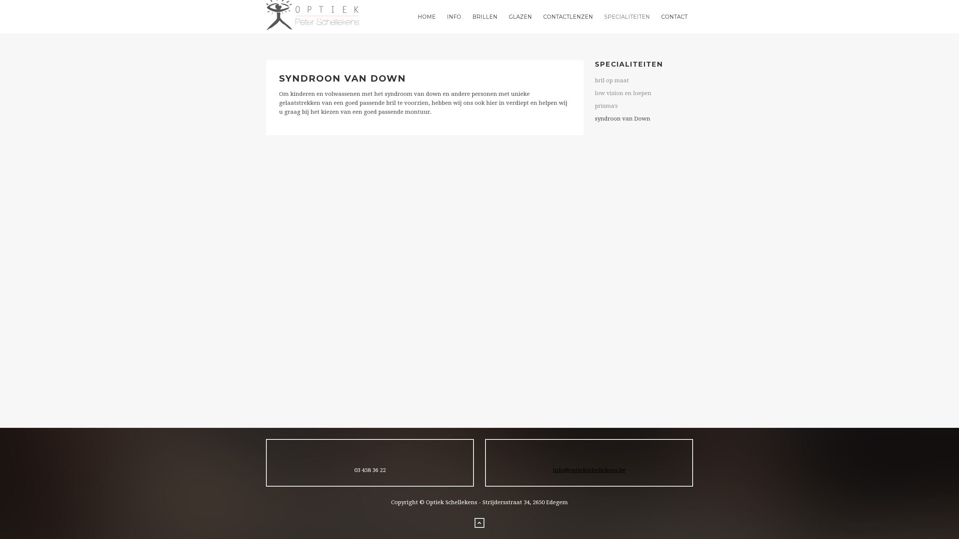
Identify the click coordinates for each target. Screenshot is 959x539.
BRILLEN (484, 16)
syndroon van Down (622, 118)
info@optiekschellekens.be (589, 470)
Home (427, 16)
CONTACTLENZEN (568, 16)
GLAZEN (520, 16)
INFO (454, 16)
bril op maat (612, 80)
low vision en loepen (623, 93)
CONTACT (674, 16)
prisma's (606, 106)
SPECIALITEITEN (627, 16)
